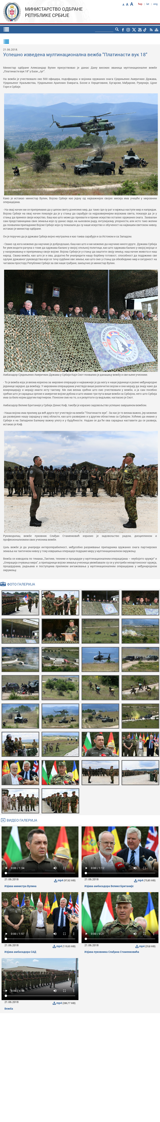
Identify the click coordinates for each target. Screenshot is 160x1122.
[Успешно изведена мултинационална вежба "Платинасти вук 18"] (20, 602)
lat (147, 4)
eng (155, 4)
